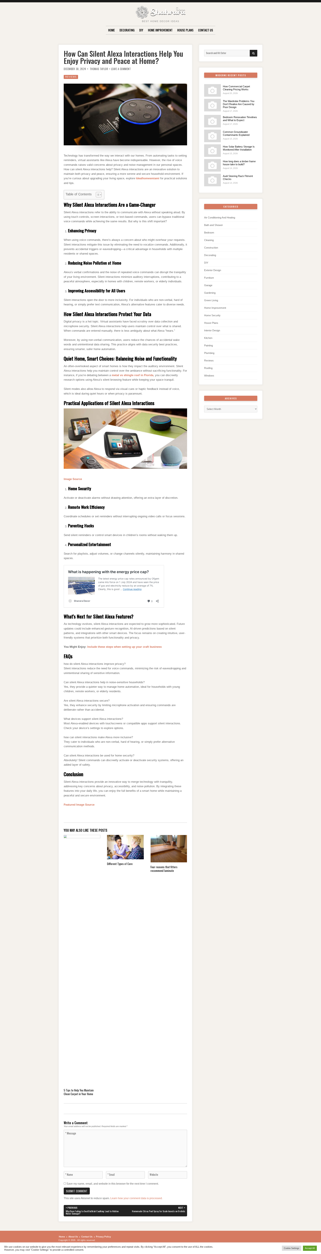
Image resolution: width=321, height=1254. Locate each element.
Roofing (208, 368)
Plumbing (209, 353)
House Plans (185, 30)
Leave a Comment (121, 69)
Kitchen (208, 337)
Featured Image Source (79, 804)
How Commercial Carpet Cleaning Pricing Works (236, 88)
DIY (141, 30)
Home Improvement (160, 30)
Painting (208, 345)
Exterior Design (212, 270)
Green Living (211, 300)
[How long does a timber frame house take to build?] (212, 165)
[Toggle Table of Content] (97, 195)
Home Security (212, 315)
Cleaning (209, 240)
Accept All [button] (310, 1248)
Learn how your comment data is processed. (136, 1198)
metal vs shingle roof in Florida (132, 375)
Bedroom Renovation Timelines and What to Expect (240, 119)
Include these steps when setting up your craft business (124, 646)
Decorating (127, 30)
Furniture (209, 277)
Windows (209, 375)
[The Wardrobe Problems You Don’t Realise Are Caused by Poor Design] (212, 105)
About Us (73, 1236)
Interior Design (212, 330)
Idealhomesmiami (147, 178)
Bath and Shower (213, 225)
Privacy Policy (103, 1236)
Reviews (71, 77)
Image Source (73, 479)
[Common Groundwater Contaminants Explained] (212, 136)
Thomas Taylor (99, 69)
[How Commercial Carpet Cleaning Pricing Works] (212, 90)
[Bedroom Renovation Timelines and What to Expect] (212, 121)
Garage (208, 285)
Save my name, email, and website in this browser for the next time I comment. (113, 1183)
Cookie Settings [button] (291, 1248)
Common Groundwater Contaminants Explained (236, 133)
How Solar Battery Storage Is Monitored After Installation (239, 148)
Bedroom (209, 232)
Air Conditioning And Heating (219, 217)
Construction (211, 247)
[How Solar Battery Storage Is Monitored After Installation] (212, 150)
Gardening (210, 292)
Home (111, 30)
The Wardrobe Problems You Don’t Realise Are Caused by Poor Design (238, 104)
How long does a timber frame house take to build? (239, 163)
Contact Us (205, 30)
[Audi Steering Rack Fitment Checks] (212, 180)
